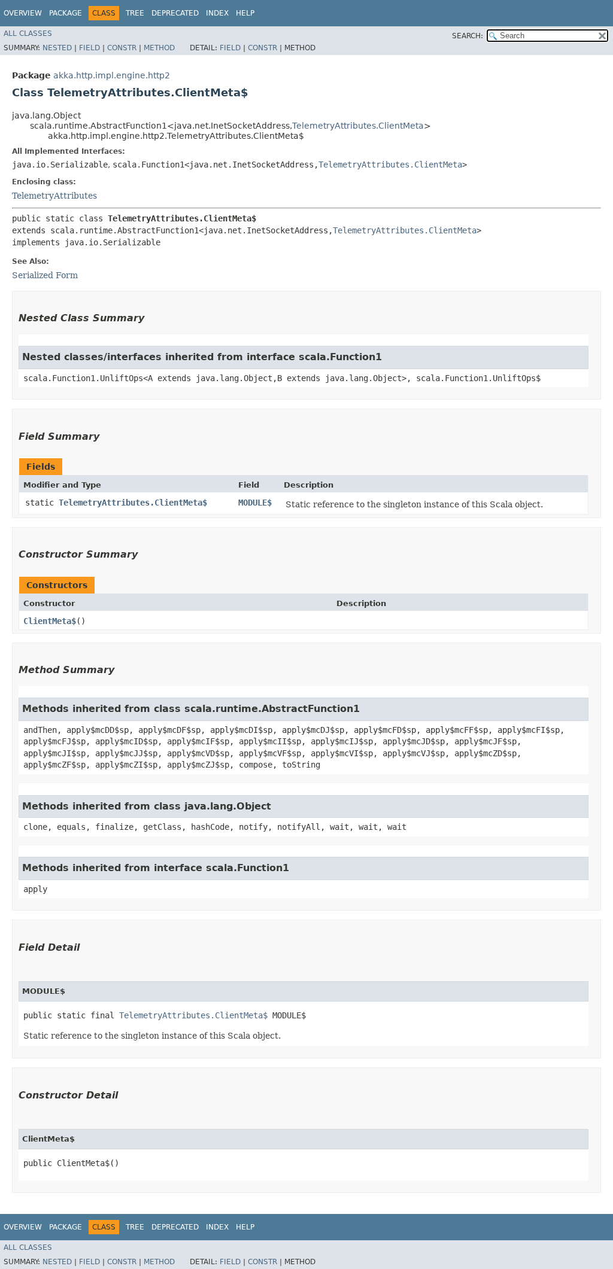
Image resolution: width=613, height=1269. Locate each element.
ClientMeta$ (49, 621)
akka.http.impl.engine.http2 (111, 75)
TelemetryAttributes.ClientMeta (358, 125)
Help (245, 13)
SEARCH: (467, 36)
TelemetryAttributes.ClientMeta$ (133, 502)
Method (159, 48)
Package (65, 13)
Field (89, 48)
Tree (135, 13)
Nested (57, 48)
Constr (121, 48)
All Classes (28, 33)
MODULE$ (255, 502)
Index (217, 13)
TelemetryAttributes (54, 195)
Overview (23, 13)
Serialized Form (45, 275)
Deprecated (175, 13)
